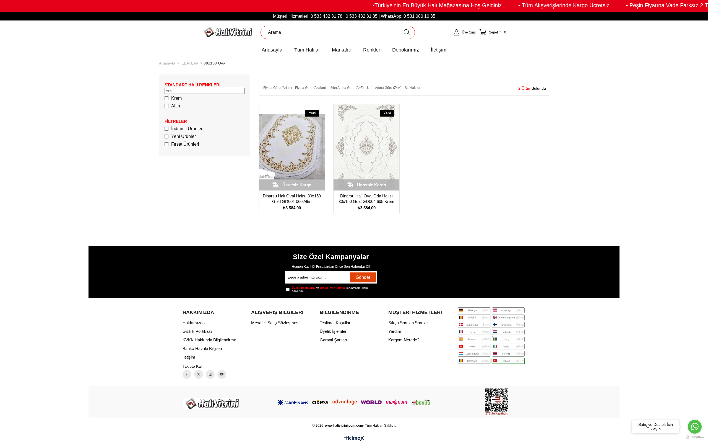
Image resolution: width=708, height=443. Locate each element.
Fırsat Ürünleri (185, 144)
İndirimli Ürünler (186, 128)
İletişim (189, 357)
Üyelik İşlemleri (333, 331)
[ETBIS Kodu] (496, 401)
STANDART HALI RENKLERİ (192, 85)
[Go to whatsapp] (695, 427)
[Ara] (407, 32)
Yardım (394, 331)
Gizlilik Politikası (197, 331)
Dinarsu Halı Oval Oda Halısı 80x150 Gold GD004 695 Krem (366, 199)
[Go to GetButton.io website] (695, 437)
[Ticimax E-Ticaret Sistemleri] (354, 439)
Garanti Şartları (333, 340)
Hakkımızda (194, 322)
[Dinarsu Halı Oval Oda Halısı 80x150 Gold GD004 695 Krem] (366, 147)
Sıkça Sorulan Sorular (408, 322)
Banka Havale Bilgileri (202, 348)
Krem (176, 98)
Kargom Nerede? (403, 340)
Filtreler (176, 121)
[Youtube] (221, 374)
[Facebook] (187, 374)
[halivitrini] (211, 403)
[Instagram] (210, 374)
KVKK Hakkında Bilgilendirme (209, 340)
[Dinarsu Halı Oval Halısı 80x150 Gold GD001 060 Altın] (292, 147)
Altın (175, 106)
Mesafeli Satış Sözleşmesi (275, 322)
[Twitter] (198, 374)
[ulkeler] (491, 336)
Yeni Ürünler (183, 136)
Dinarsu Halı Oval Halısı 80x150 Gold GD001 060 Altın (292, 199)
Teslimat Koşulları (336, 322)
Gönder (363, 277)
